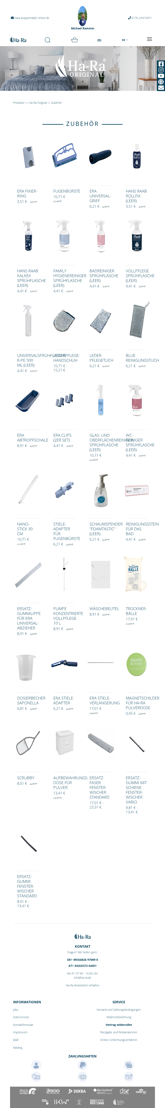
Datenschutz (21, 1017)
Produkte (19, 103)
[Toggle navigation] (149, 39)
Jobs (15, 1010)
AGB (16, 1040)
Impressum (20, 1032)
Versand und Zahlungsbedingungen (119, 1010)
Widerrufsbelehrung (118, 1017)
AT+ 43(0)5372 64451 (82, 966)
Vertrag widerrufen (119, 1025)
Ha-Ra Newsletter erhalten (82, 985)
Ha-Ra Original (38, 103)
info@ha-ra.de (82, 977)
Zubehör (56, 103)
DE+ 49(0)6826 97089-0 (82, 960)
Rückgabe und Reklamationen (118, 1032)
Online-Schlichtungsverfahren (118, 1040)
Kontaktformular (23, 1025)
